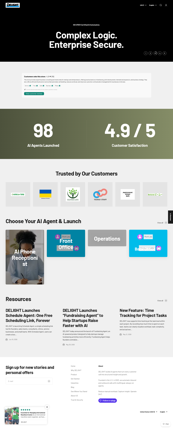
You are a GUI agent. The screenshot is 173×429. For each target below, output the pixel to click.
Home (73, 366)
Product (74, 374)
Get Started (75, 379)
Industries (74, 383)
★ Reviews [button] (170, 217)
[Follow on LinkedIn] (37, 411)
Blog (72, 387)
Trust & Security (77, 400)
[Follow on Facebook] (7, 411)
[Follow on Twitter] (13, 411)
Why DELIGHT (76, 370)
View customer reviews (34, 94)
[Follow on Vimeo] (31, 411)
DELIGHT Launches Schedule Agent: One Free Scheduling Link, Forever (29, 315)
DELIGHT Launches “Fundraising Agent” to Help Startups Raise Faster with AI (83, 318)
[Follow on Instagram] (19, 411)
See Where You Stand (79, 391)
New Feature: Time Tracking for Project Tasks (143, 313)
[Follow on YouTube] (25, 411)
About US (74, 396)
